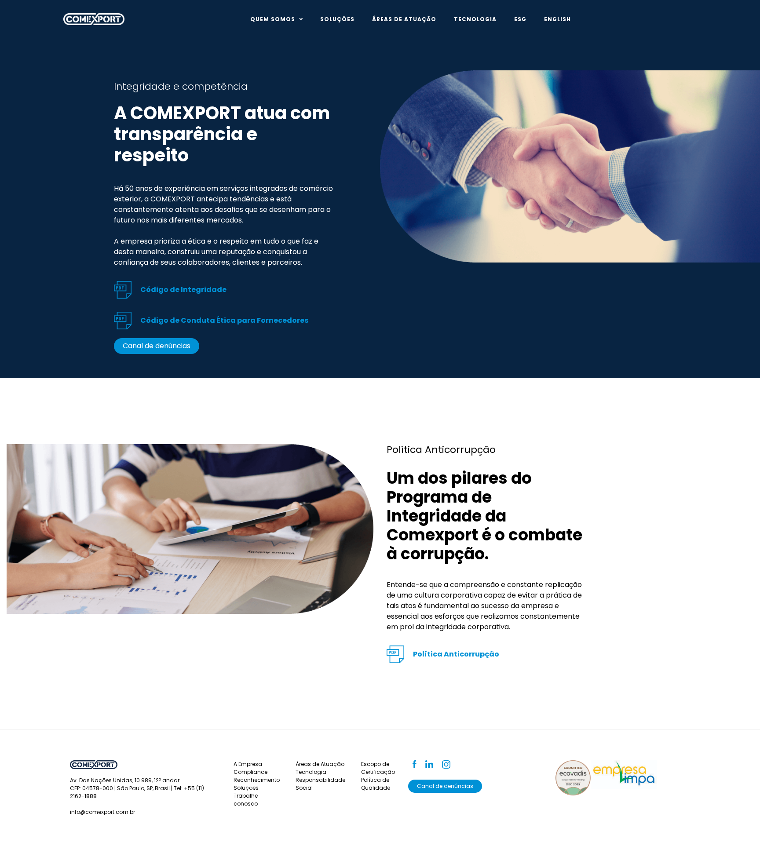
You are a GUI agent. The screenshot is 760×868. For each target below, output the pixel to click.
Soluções (337, 19)
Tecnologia (475, 19)
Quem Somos (272, 19)
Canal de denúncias (156, 346)
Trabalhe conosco (246, 799)
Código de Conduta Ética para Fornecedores (224, 320)
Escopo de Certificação (378, 768)
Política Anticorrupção (456, 654)
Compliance (250, 772)
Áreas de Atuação (404, 19)
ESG (520, 19)
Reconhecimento (257, 780)
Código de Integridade (183, 289)
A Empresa (248, 764)
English (557, 19)
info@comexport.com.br (102, 812)
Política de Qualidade (375, 783)
